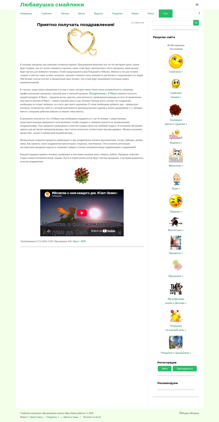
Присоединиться (185, 368)
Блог (76, 241)
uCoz (98, 416)
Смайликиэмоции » (176, 94)
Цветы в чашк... (71, 417)
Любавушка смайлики (52, 4)
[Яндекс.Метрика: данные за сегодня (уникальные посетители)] (189, 413)
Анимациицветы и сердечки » (176, 121)
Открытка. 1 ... (54, 417)
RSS (83, 241)
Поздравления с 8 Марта (103, 93)
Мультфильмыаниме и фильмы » (176, 300)
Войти (164, 368)
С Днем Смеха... (36, 417)
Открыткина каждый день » (176, 327)
